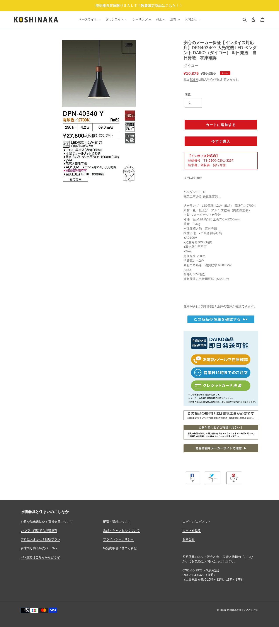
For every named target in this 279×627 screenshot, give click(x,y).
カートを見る (191, 530)
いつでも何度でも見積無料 (39, 530)
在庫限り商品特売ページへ (39, 548)
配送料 (194, 79)
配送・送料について (117, 522)
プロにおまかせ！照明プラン (40, 539)
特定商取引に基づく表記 (120, 548)
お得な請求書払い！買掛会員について (47, 522)
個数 (188, 94)
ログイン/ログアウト (196, 522)
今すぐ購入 (220, 141)
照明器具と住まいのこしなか (242, 610)
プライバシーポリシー (118, 539)
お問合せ (188, 539)
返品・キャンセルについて (121, 530)
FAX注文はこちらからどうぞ (40, 557)
